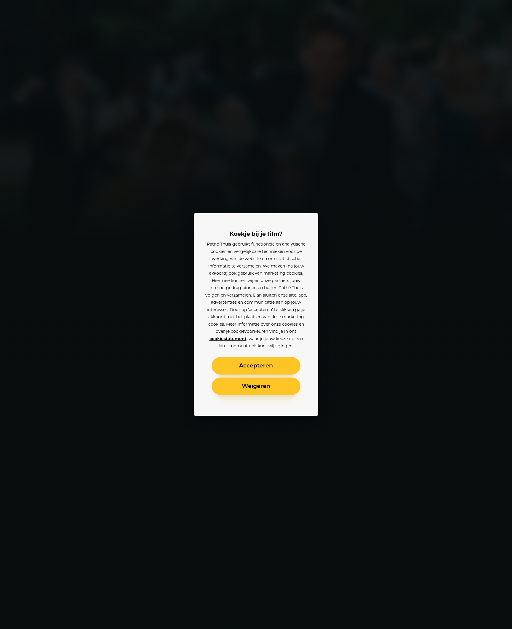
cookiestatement (228, 339)
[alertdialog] (256, 314)
